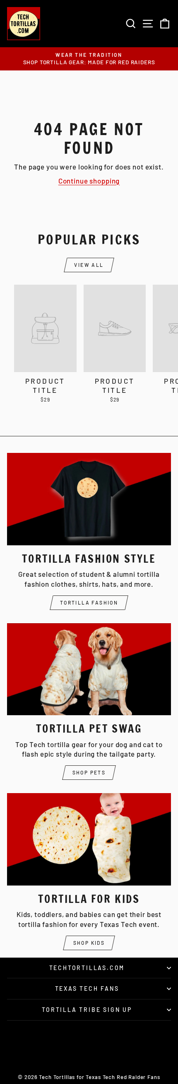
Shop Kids (89, 943)
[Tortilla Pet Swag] (89, 669)
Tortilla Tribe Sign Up (87, 1009)
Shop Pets (89, 772)
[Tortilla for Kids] (89, 839)
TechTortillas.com (87, 967)
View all (88, 265)
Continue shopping (89, 181)
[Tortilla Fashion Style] (89, 499)
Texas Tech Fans (87, 988)
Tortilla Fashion (89, 602)
